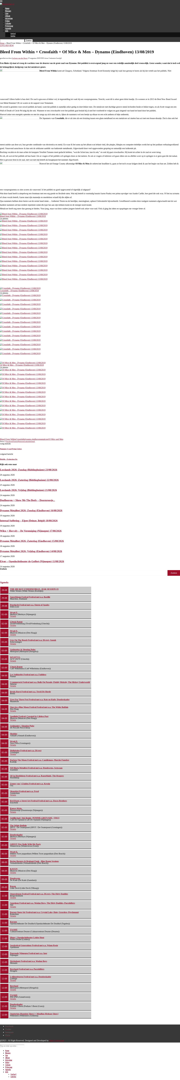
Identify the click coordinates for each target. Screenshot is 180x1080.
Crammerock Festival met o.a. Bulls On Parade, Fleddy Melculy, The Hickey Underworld (50, 682)
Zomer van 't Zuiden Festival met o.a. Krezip (30, 784)
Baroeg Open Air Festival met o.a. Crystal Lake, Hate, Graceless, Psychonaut (44, 912)
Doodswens (15, 878)
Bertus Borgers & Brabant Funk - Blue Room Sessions (34, 861)
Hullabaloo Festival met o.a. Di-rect (25, 750)
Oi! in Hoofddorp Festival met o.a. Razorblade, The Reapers (37, 776)
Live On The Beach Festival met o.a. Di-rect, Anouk (33, 640)
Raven (13, 886)
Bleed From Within (8, 439)
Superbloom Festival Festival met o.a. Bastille (30, 597)
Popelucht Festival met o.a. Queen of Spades (29, 605)
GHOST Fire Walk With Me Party (25, 844)
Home (7, 8)
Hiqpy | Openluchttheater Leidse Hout (27, 937)
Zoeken (3, 569)
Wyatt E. (14, 612)
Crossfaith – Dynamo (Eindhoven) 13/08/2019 (19, 291)
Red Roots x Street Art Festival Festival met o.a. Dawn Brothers (38, 801)
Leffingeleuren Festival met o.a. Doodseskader (30, 977)
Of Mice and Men (55, 439)
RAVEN (14, 869)
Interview (9, 18)
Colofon (13, 36)
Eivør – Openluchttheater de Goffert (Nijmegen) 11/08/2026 (32, 561)
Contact (13, 34)
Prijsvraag (9, 26)
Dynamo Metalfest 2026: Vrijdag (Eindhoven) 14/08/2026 (31, 551)
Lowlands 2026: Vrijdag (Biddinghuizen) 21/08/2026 (28, 490)
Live (6, 13)
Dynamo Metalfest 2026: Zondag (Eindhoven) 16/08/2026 (31, 510)
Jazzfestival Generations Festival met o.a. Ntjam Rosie (34, 945)
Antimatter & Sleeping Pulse (22, 649)
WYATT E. (15, 657)
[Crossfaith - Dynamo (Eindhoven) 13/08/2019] (20, 288)
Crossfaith (20, 439)
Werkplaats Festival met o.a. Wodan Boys (28, 961)
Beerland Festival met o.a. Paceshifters (27, 969)
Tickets (13, 616)
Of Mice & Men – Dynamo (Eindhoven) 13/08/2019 (22, 365)
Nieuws (8, 11)
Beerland (14, 986)
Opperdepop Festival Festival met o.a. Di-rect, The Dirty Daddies (39, 894)
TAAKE (14, 930)
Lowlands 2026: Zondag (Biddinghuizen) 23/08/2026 (28, 469)
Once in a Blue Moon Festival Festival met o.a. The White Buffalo (39, 707)
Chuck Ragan (16, 622)
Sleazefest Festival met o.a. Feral (24, 791)
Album (7, 16)
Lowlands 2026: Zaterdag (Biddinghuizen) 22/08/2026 (29, 480)
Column (8, 23)
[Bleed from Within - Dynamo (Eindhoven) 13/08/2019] (23, 214)
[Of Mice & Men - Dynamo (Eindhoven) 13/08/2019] (22, 363)
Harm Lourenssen (56, 1040)
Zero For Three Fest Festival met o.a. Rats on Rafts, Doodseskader (40, 699)
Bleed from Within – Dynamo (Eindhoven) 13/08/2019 (23, 216)
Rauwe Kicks (16, 808)
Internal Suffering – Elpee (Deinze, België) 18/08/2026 (29, 520)
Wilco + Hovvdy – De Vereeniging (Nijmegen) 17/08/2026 (31, 530)
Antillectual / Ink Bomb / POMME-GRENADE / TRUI (34, 818)
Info (6, 31)
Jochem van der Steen (20, 58)
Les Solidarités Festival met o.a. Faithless (28, 674)
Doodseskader (16, 835)
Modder (13, 734)
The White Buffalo (18, 825)
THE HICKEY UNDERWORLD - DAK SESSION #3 (34, 589)
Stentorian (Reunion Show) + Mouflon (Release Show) (34, 1014)
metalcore (44, 439)
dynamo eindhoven (32, 439)
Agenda (8, 28)
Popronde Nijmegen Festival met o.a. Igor (28, 953)
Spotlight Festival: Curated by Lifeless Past (29, 716)
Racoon (13, 922)
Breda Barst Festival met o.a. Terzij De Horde (30, 692)
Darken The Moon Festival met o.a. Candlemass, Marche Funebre (39, 760)
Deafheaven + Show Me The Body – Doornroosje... (27, 500)
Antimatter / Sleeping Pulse (22, 726)
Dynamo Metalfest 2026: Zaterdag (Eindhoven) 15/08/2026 (32, 541)
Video (7, 21)
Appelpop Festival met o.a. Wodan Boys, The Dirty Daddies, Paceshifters (42, 903)
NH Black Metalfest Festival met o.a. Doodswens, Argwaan (36, 768)
